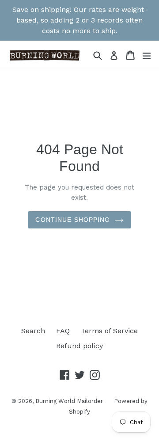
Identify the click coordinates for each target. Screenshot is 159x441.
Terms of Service (109, 331)
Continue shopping (72, 219)
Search (33, 331)
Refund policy (79, 346)
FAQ (63, 331)
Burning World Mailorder (69, 401)
